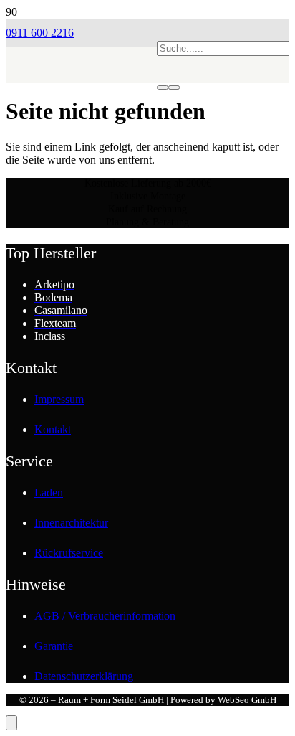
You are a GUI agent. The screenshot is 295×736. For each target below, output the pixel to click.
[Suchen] (162, 87)
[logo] (81, 104)
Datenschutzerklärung (83, 676)
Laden (48, 492)
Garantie (53, 646)
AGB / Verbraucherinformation (104, 616)
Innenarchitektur (71, 522)
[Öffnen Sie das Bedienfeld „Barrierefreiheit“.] (11, 722)
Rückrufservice (68, 553)
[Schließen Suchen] (174, 87)
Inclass (49, 336)
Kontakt (52, 429)
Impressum (59, 399)
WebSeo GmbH (247, 699)
